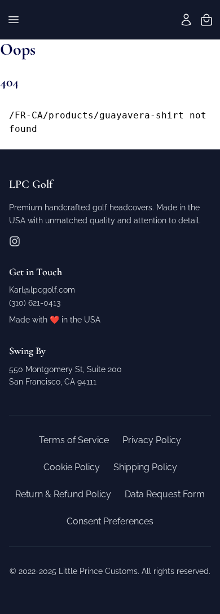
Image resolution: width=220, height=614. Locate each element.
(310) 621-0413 (34, 302)
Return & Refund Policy (63, 494)
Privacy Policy (151, 440)
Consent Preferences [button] (110, 521)
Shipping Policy (145, 467)
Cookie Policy (71, 467)
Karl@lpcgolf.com (42, 289)
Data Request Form (165, 494)
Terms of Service (74, 440)
